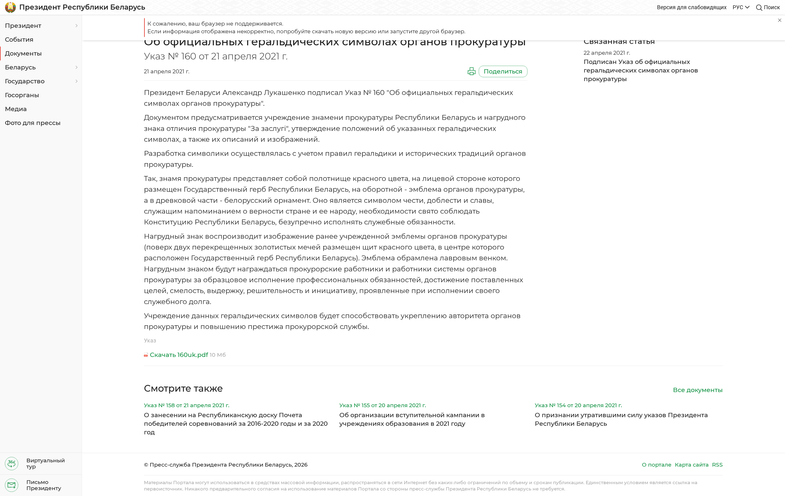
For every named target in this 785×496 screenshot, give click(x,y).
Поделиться (503, 71)
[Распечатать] (471, 71)
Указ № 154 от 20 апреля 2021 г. (578, 405)
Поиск (772, 7)
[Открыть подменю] (76, 26)
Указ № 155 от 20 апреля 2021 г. (382, 405)
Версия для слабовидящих (692, 7)
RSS (717, 464)
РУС (738, 7)
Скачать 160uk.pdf (179, 355)
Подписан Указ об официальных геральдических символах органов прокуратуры (641, 70)
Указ (150, 340)
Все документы (698, 390)
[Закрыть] (780, 20)
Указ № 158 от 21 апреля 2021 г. (186, 405)
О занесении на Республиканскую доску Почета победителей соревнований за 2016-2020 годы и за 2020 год (236, 423)
